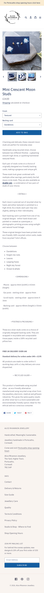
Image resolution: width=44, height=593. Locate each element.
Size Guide (9, 495)
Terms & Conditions (13, 514)
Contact (8, 482)
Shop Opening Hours (14, 533)
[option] (12, 76)
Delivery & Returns (13, 488)
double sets (7, 183)
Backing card (7, 120)
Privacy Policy (11, 520)
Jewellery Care (11, 501)
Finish (4, 111)
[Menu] (40, 17)
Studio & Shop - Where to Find (18, 527)
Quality (8, 507)
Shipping (6, 103)
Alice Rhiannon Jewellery (25, 585)
